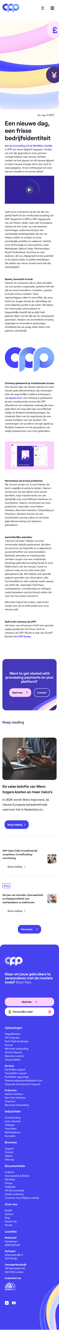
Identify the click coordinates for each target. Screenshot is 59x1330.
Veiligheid (10, 1186)
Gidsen (9, 1155)
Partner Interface (14, 1093)
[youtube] (14, 1303)
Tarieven (9, 1214)
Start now (17, 692)
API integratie (12, 1037)
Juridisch (9, 1172)
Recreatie (10, 1135)
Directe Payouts (13, 1052)
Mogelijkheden (13, 1033)
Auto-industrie (13, 1121)
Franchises (10, 1128)
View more (27, 929)
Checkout (10, 1101)
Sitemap (9, 1159)
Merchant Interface (15, 1097)
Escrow (9, 1044)
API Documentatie (14, 1190)
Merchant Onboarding (17, 1104)
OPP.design (24, 636)
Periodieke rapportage (17, 1076)
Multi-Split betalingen (17, 1041)
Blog (7, 1217)
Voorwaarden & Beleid (17, 1175)
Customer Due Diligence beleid (22, 1197)
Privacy (9, 1183)
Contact (41, 692)
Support (9, 1148)
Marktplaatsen (12, 1132)
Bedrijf (8, 1210)
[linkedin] (7, 1303)
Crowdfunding (13, 1117)
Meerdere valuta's (14, 1055)
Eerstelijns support (15, 1069)
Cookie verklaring (14, 1194)
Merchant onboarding (16, 1048)
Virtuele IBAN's (13, 1059)
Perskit (8, 1225)
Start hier (27, 1001)
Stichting (10, 1179)
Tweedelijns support (16, 1073)
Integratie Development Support (22, 1084)
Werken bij (10, 1221)
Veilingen (10, 1124)
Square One (15, 397)
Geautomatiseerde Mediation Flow (23, 1080)
